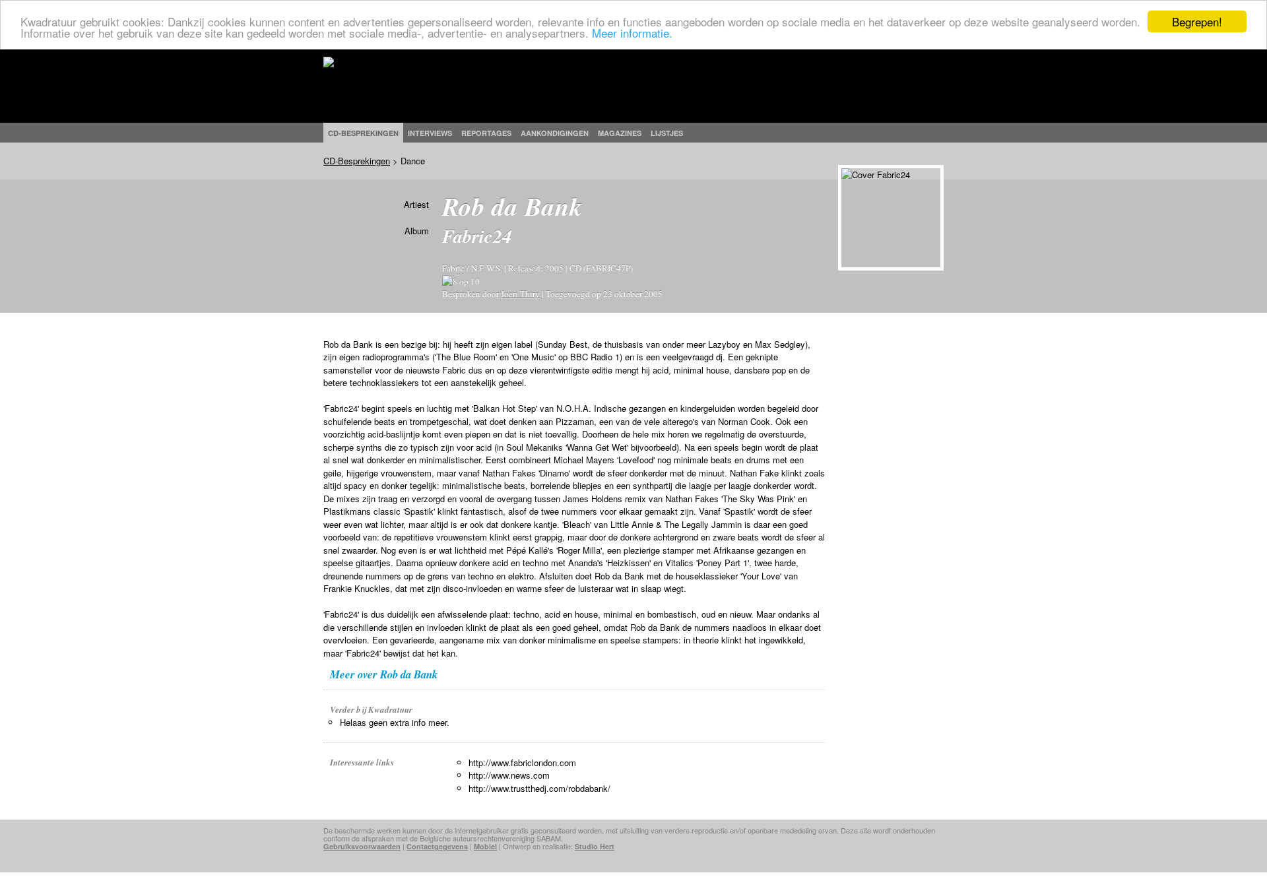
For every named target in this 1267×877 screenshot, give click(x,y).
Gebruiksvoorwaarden (362, 846)
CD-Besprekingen (356, 160)
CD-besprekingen (363, 133)
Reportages (486, 133)
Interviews (430, 133)
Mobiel (485, 846)
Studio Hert (594, 846)
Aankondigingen (555, 133)
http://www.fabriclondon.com (522, 762)
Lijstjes (667, 133)
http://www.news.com (509, 775)
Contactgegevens (437, 846)
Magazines (619, 133)
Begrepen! (1197, 21)
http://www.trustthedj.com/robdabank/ (539, 788)
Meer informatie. (632, 33)
